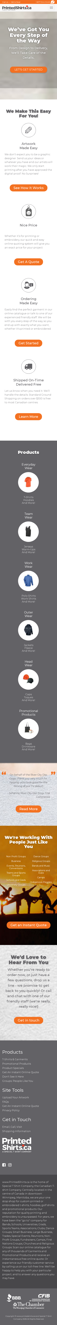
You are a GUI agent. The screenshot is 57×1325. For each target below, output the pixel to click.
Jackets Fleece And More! (28, 648)
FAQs (5, 1101)
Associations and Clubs (41, 871)
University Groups (16, 884)
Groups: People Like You (17, 1081)
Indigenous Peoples (41, 882)
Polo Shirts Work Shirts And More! (28, 598)
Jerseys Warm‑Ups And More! (28, 549)
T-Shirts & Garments (15, 1059)
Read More (28, 809)
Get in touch (28, 1020)
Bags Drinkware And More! (28, 746)
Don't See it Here (13, 1076)
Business (16, 861)
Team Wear (28, 515)
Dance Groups (41, 856)
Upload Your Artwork (15, 1097)
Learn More (28, 417)
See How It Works (29, 188)
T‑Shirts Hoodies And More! (28, 500)
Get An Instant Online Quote (20, 1072)
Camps (41, 877)
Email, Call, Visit (12, 1126)
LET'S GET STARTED (29, 69)
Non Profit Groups (16, 856)
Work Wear (28, 564)
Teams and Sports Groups (16, 874)
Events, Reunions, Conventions (16, 867)
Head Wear (29, 663)
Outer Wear (28, 614)
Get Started (28, 343)
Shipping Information (16, 1131)
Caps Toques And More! (28, 697)
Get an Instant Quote (28, 925)
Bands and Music (41, 865)
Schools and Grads (16, 880)
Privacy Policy (10, 1110)
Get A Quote (28, 262)
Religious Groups (41, 861)
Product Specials (13, 1068)
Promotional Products (28, 712)
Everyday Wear (28, 466)
